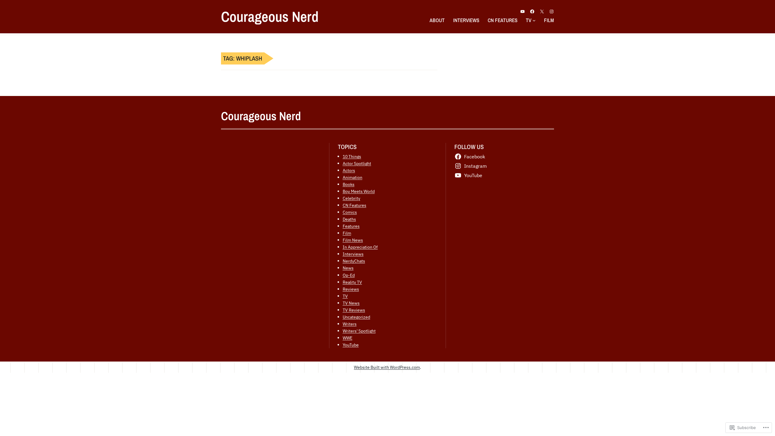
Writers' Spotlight (359, 331)
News (348, 268)
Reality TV (352, 282)
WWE (347, 338)
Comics (350, 212)
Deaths (349, 219)
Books (349, 184)
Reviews (351, 289)
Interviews (353, 254)
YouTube (351, 345)
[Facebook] (532, 11)
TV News (351, 303)
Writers (350, 324)
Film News (353, 240)
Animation (352, 177)
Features (351, 226)
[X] (541, 11)
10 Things (352, 156)
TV (345, 296)
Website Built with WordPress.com (387, 367)
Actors (349, 170)
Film (347, 233)
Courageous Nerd (269, 16)
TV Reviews (354, 310)
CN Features (354, 205)
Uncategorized (356, 317)
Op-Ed (349, 275)
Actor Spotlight (357, 163)
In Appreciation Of (360, 247)
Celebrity (351, 198)
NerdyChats (354, 261)
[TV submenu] (534, 19)
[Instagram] (551, 11)
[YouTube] (522, 11)
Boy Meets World (359, 191)
